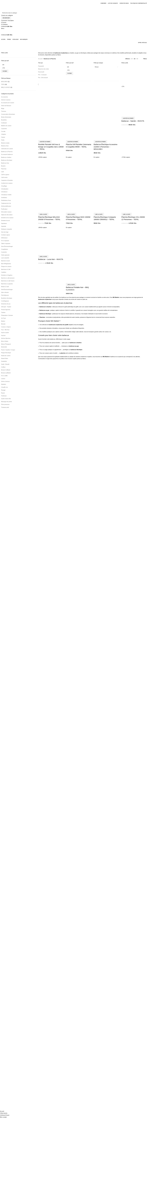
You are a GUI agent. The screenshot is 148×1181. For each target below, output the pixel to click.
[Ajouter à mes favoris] (48, 138)
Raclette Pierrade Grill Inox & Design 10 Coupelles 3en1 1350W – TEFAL (51, 146)
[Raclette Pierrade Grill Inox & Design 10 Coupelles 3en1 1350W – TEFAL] (51, 98)
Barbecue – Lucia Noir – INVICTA (50, 259)
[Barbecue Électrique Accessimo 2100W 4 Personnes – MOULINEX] (106, 98)
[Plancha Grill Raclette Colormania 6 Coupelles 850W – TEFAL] (78, 98)
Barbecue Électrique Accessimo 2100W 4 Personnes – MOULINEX (105, 146)
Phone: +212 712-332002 (9, 1104)
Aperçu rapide (44, 138)
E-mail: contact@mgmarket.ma (10, 1106)
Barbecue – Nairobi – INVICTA (132, 121)
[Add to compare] (40, 138)
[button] (45, 141)
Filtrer (5, 71)
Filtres (145, 58)
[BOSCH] (74, 863)
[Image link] (9, 1094)
